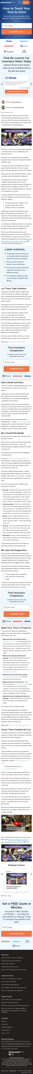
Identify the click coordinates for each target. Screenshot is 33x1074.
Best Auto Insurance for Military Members (13, 1008)
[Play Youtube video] (16, 823)
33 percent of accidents (23, 422)
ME (8, 1044)
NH (30, 1044)
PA (19, 1046)
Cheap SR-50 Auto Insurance (9, 1002)
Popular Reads (6, 997)
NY (6, 1046)
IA (29, 1041)
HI (23, 1041)
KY (4, 1044)
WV (11, 1049)
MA (13, 1044)
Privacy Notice (5, 1030)
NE (26, 1044)
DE (17, 1041)
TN (27, 1046)
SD (25, 1046)
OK (15, 1046)
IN (27, 1041)
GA (21, 1041)
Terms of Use (28, 35)
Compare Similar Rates (16, 91)
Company (4, 1018)
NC (8, 1046)
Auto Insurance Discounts (8, 981)
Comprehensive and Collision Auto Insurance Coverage (14, 1011)
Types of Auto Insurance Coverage (11, 978)
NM (4, 1046)
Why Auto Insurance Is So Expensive (12, 990)
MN (17, 1044)
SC (23, 1046)
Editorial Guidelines (6, 1027)
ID (24, 1041)
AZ (6, 1041)
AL (2, 1041)
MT (24, 1044)
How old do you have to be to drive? (20, 725)
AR (8, 1041)
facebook (10, 1054)
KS (2, 1044)
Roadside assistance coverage (12, 677)
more (19, 84)
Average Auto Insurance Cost (10, 966)
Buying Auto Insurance (7, 963)
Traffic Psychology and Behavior (18, 458)
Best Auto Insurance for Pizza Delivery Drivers (15, 1005)
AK (4, 1041)
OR (17, 1046)
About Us (4, 1021)
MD (10, 1044)
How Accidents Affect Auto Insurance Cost (14, 987)
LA (6, 1044)
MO (22, 1044)
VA (6, 1049)
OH (13, 1046)
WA (9, 1049)
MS (19, 1044)
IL (26, 1041)
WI (14, 1049)
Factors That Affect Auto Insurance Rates (13, 969)
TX (29, 1046)
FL (19, 1041)
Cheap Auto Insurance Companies (11, 960)
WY (16, 1049)
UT (2, 1049)
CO (13, 1041)
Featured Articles (7, 976)
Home (5, 896)
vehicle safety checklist (22, 684)
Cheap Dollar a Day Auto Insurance (11, 999)
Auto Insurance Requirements (10, 984)
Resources (5, 955)
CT (15, 1041)
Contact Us (4, 1024)
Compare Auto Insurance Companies (12, 958)
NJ (2, 1046)
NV (28, 1044)
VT (4, 1049)
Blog (9, 896)
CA (10, 1041)
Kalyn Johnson (17, 102)
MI (15, 1044)
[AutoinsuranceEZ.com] (16, 1052)
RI (21, 1046)
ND (10, 1046)
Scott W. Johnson (19, 107)
